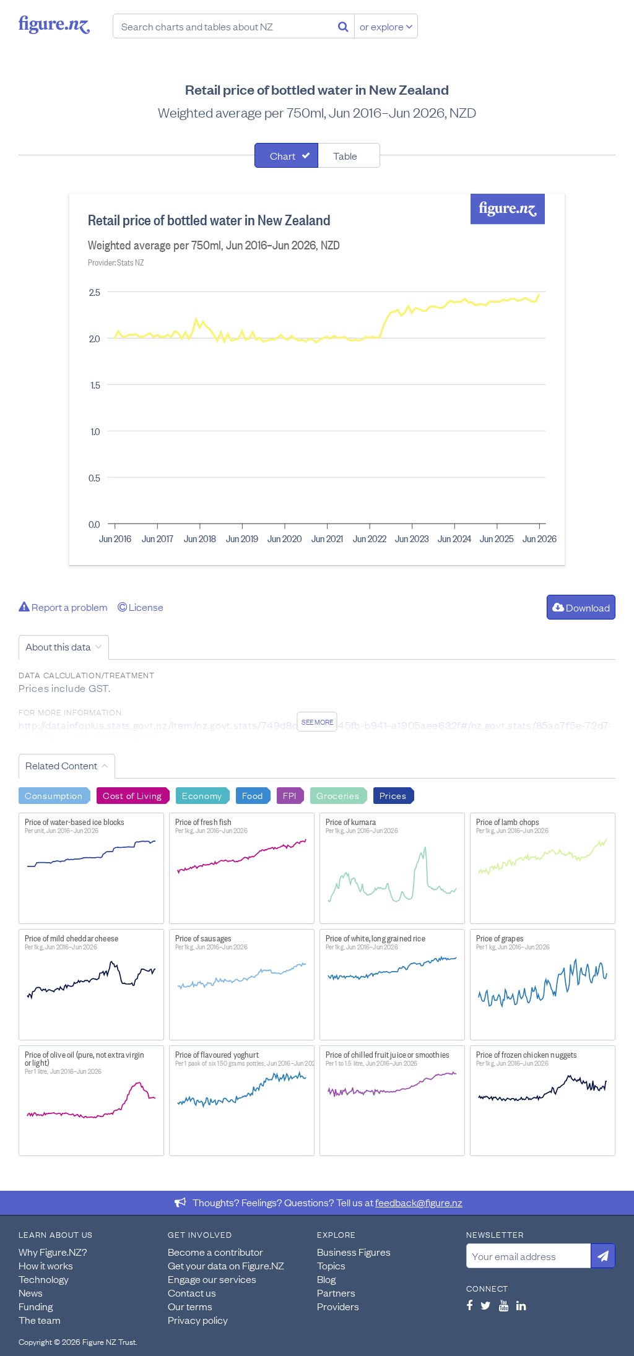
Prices (393, 794)
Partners (336, 1292)
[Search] (343, 26)
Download (587, 607)
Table (345, 155)
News (31, 1292)
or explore (383, 26)
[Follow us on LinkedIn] (521, 1305)
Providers (338, 1306)
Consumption (54, 794)
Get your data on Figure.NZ (226, 1265)
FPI (290, 794)
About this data (58, 646)
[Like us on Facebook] (469, 1305)
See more (317, 721)
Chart (282, 155)
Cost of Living (132, 794)
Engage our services (212, 1278)
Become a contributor (215, 1251)
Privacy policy (198, 1319)
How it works (46, 1265)
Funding (36, 1306)
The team (40, 1319)
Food (252, 794)
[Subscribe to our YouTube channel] (503, 1305)
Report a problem (69, 606)
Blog (326, 1278)
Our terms (190, 1306)
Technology (44, 1278)
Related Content (61, 765)
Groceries (337, 794)
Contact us (192, 1292)
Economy (202, 794)
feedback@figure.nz (418, 1202)
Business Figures (354, 1251)
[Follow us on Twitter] (485, 1305)
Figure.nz (54, 24)
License (145, 606)
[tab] (286, 155)
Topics (331, 1265)
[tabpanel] (317, 379)
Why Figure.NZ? (53, 1251)
